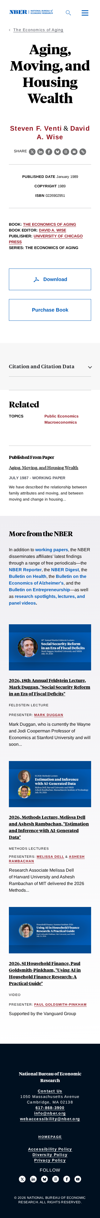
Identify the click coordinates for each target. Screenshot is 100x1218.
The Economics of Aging (38, 30)
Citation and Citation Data (41, 366)
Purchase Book (50, 310)
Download (54, 279)
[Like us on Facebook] (66, 1179)
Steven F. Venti (36, 128)
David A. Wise (52, 230)
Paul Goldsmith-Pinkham (60, 1004)
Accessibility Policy (50, 1149)
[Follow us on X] (22, 1179)
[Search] (68, 13)
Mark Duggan (48, 715)
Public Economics (61, 416)
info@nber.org (50, 1113)
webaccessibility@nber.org (50, 1119)
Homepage (50, 1137)
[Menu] (85, 13)
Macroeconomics (60, 422)
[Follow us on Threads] (55, 1179)
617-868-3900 (50, 1107)
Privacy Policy (50, 1160)
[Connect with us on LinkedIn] (33, 1179)
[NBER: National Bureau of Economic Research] (32, 12)
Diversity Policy (50, 1154)
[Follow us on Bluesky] (44, 1179)
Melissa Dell (50, 857)
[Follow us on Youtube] (77, 1179)
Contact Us (50, 1091)
